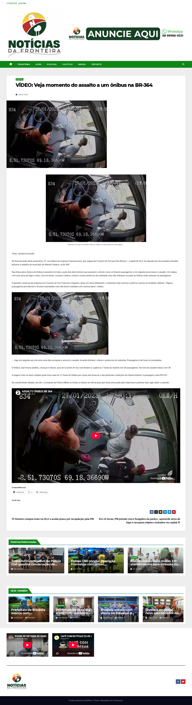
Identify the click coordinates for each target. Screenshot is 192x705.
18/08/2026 (153, 618)
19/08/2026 (108, 618)
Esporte (97, 64)
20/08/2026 (63, 618)
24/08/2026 (19, 618)
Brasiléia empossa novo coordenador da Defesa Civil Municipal (162, 613)
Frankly (32, 618)
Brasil (82, 64)
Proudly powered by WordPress (81, 700)
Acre (38, 64)
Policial (52, 64)
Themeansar (118, 700)
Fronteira (24, 64)
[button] (183, 64)
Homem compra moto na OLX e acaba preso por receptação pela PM (54, 519)
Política (68, 64)
